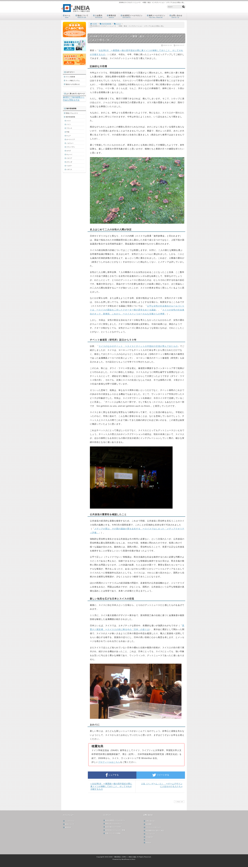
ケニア (68, 135)
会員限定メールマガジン (132, 16)
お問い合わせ (176, 16)
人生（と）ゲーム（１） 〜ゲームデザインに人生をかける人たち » (161, 785)
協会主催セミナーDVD (113, 827)
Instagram (149, 837)
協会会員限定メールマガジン (115, 820)
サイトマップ (150, 834)
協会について (83, 16)
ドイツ (68, 124)
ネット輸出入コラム (73, 80)
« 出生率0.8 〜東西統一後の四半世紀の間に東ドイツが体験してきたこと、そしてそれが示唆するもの (111, 786)
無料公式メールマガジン (113, 823)
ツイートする (162, 775)
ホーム (67, 16)
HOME (94, 23)
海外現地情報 (106, 23)
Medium (148, 842)
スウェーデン (70, 147)
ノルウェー (69, 143)
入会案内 (98, 16)
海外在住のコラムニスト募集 (115, 830)
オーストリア (70, 139)
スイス (118, 23)
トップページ (69, 821)
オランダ (69, 162)
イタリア (69, 158)
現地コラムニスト (72, 113)
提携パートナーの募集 (113, 833)
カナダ (68, 150)
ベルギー (69, 165)
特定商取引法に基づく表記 (154, 830)
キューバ (69, 154)
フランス (69, 128)
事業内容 (112, 16)
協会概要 (148, 824)
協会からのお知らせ (73, 84)
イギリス (69, 169)
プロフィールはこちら (109, 762)
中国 (67, 132)
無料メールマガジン (157, 16)
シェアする (113, 775)
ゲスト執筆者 (70, 77)
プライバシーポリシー (153, 827)
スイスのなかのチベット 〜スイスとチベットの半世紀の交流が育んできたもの (138, 346)
